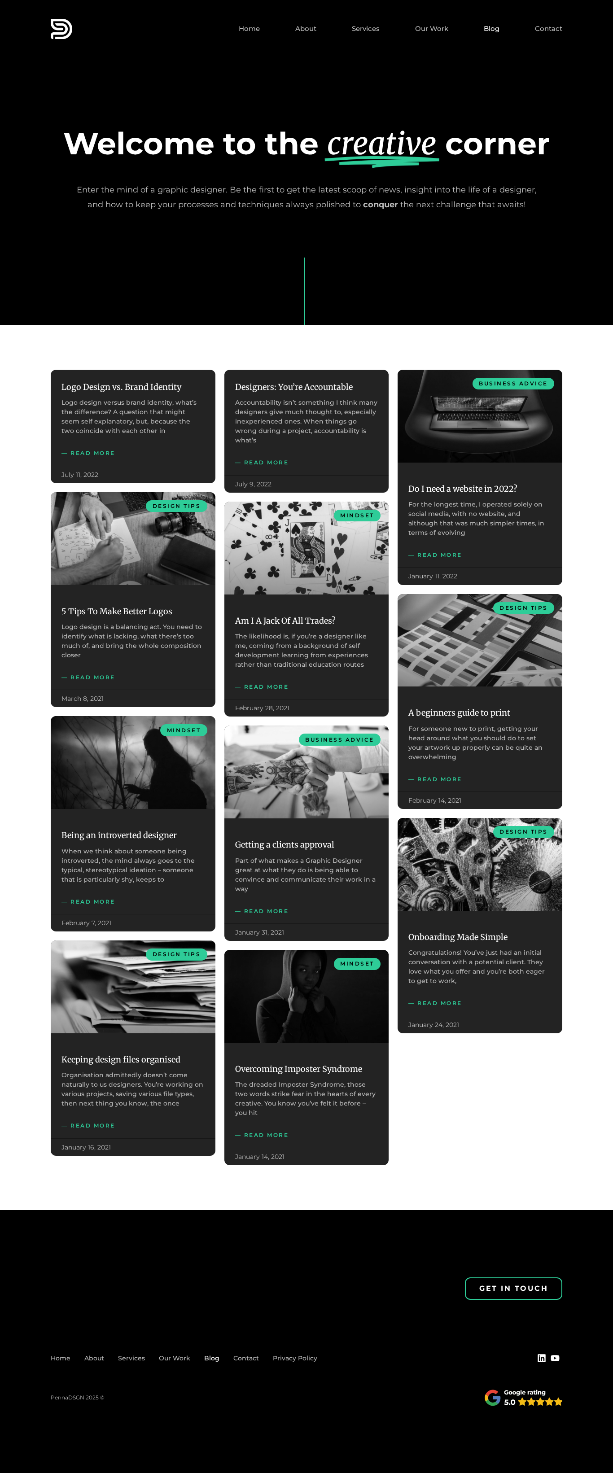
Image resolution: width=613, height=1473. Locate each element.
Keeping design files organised (120, 1059)
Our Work (431, 28)
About (305, 28)
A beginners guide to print (459, 713)
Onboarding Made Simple (458, 937)
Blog (491, 28)
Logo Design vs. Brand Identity (121, 387)
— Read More (88, 453)
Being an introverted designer (119, 835)
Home (249, 28)
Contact (548, 28)
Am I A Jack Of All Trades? (285, 621)
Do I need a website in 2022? (462, 489)
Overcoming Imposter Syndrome (298, 1069)
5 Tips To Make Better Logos (116, 611)
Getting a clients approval (284, 844)
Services (366, 28)
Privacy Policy (295, 1358)
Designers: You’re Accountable (294, 387)
